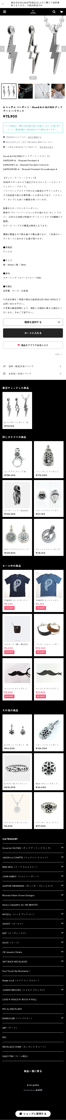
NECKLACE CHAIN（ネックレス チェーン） (24, 1046)
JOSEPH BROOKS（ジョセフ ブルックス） (24, 990)
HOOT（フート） (11, 942)
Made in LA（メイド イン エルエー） (21, 980)
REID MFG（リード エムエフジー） (20, 867)
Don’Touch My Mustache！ (16, 971)
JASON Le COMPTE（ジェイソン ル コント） (25, 857)
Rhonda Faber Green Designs (18, 895)
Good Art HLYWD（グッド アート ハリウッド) (26, 848)
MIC (4, 1037)
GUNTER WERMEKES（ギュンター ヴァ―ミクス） (28, 886)
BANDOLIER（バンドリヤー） (17, 1018)
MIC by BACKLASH (12, 1009)
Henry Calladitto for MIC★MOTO (20, 904)
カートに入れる (33, 333)
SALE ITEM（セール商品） (16, 1056)
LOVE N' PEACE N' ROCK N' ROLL (19, 999)
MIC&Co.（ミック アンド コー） (18, 914)
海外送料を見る (46, 147)
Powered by (30, 1090)
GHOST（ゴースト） (13, 923)
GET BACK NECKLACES (14, 961)
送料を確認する (35, 137)
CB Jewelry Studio (12, 952)
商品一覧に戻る (33, 1071)
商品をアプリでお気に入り (34, 345)
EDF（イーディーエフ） (14, 933)
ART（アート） (10, 1027)
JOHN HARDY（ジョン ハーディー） (21, 876)
